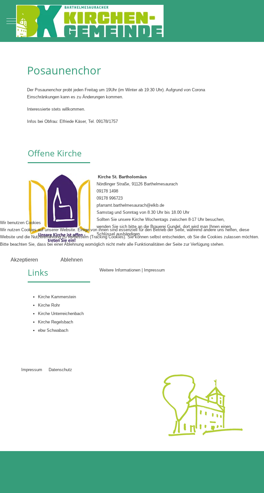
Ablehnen (72, 259)
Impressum (154, 270)
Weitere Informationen (119, 270)
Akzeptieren (24, 259)
